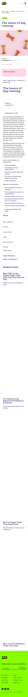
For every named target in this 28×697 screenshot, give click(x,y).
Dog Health (5, 675)
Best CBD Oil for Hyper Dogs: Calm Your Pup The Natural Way (13, 276)
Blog (7, 11)
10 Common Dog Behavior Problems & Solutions (13, 400)
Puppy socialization (10, 180)
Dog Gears (5, 682)
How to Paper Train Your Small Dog (12, 523)
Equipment (5, 677)
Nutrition (5, 680)
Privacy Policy (18, 680)
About (15, 675)
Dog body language (10, 165)
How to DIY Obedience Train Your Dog (14, 644)
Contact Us (16, 682)
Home (3, 11)
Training (12, 11)
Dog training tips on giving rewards (15, 205)
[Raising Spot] (4, 657)
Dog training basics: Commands (14, 196)
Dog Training (11, 80)
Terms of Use (17, 677)
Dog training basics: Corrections (14, 203)
